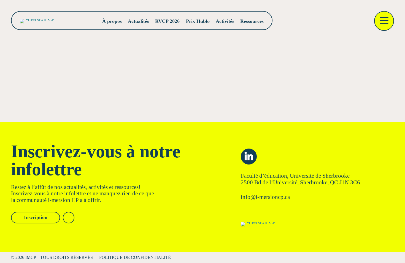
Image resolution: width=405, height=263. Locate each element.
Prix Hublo (198, 21)
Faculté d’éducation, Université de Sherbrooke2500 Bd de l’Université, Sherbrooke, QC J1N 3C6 (300, 179)
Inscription (35, 217)
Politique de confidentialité (135, 257)
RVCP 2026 (167, 21)
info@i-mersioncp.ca (265, 197)
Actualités (138, 21)
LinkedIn (249, 157)
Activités (225, 21)
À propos (112, 21)
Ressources (252, 21)
